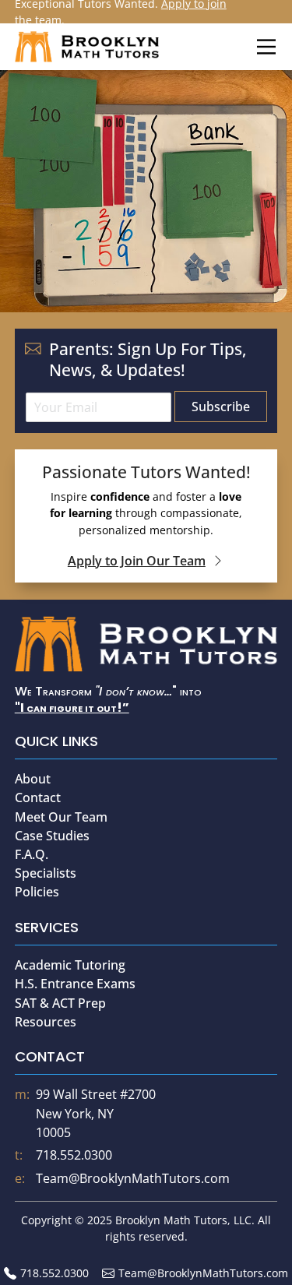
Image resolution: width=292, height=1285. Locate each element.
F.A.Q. (31, 854)
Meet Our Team (61, 817)
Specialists (45, 873)
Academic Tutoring (70, 964)
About (33, 778)
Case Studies (52, 835)
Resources (45, 1021)
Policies (37, 891)
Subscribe (221, 406)
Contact (38, 797)
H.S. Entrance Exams (75, 983)
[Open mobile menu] (266, 46)
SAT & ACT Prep (60, 1003)
